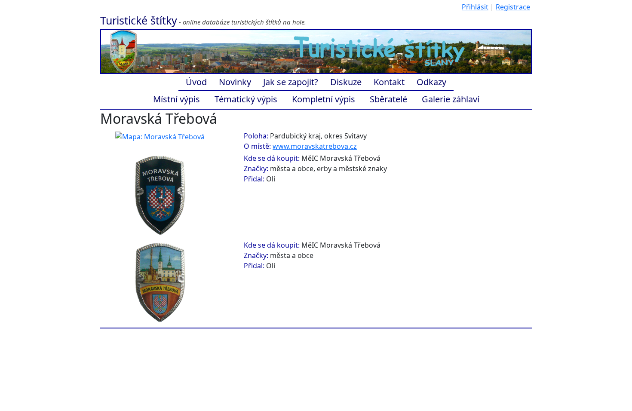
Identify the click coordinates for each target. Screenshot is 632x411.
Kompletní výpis (323, 99)
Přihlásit (475, 7)
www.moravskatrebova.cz (315, 146)
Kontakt (389, 82)
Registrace (513, 7)
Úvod (196, 82)
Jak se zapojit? (290, 82)
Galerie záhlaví (450, 99)
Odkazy (431, 82)
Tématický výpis (246, 99)
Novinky (235, 82)
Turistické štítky (138, 20)
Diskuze (346, 82)
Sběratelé (388, 99)
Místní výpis (176, 99)
